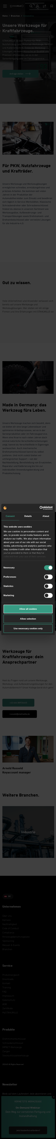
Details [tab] (28, 516)
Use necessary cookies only (28, 628)
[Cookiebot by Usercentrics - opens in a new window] (40, 508)
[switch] (48, 576)
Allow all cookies (28, 609)
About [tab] (46, 516)
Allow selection (28, 618)
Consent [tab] (10, 516)
